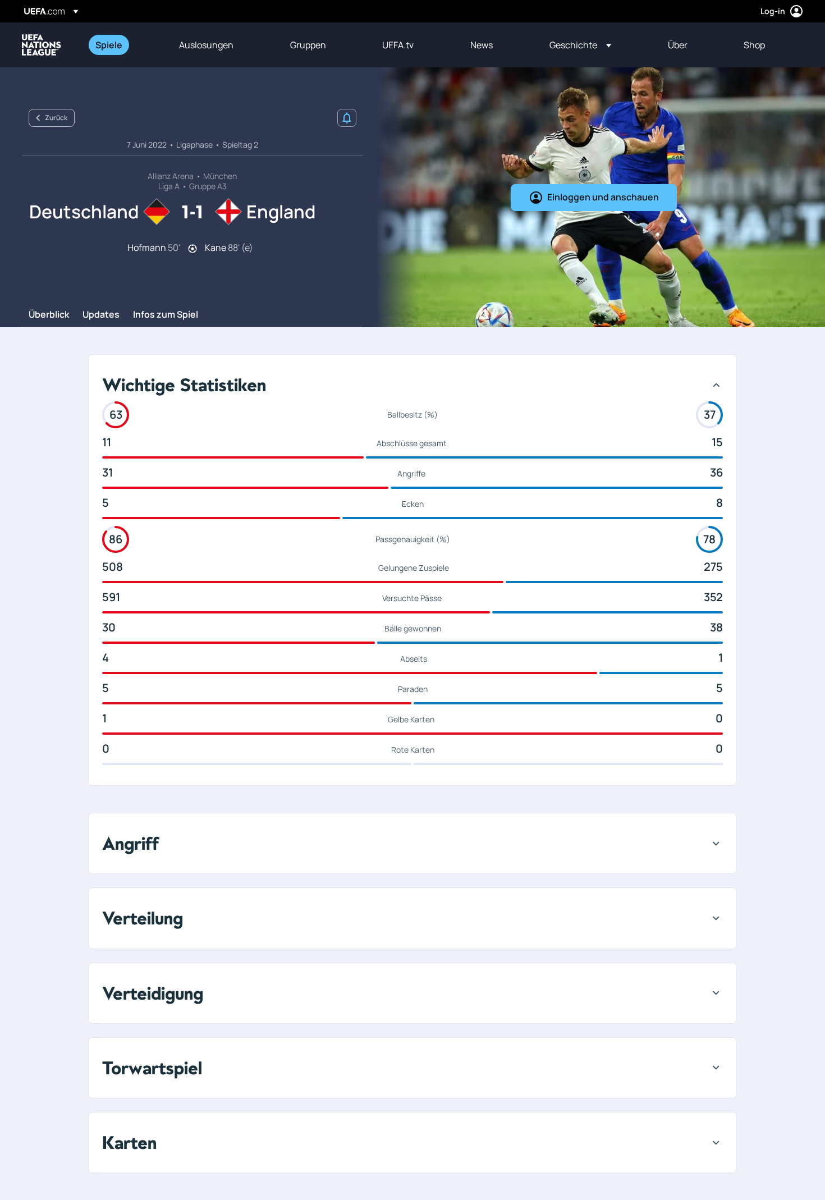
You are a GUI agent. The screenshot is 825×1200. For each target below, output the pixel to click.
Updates (101, 315)
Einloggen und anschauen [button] (603, 197)
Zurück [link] (56, 117)
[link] (109, 45)
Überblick (49, 315)
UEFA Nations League (41, 45)
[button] (580, 45)
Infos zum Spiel (165, 315)
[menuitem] (123, 45)
